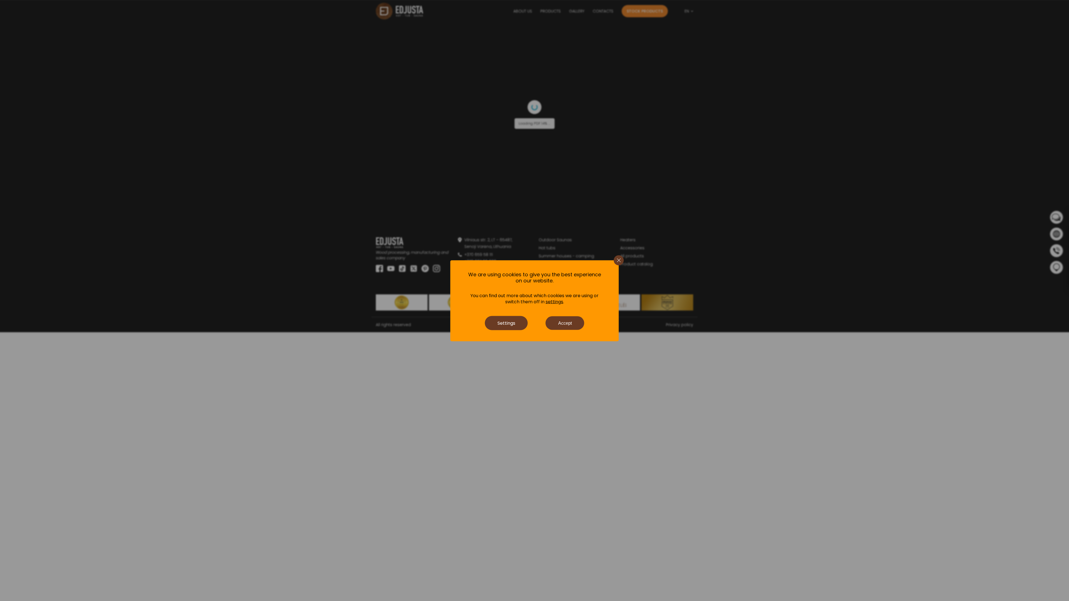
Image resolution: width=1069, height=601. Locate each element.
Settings (506, 323)
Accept (565, 323)
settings (554, 302)
